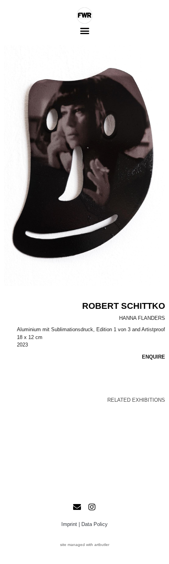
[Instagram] (91, 507)
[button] (84, 31)
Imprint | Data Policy (84, 524)
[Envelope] (77, 507)
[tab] (136, 400)
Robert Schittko (123, 306)
